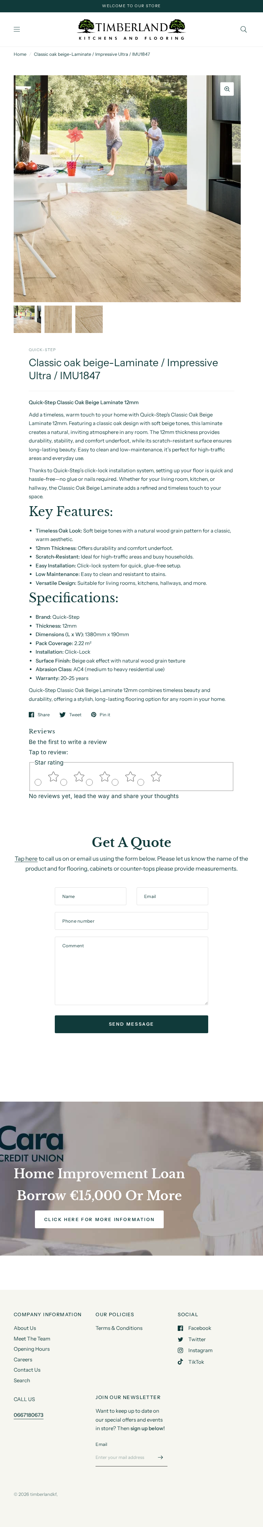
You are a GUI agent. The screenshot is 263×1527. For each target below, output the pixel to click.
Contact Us (27, 1369)
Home (20, 54)
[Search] (243, 29)
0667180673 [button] (28, 1415)
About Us (25, 1328)
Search (22, 1380)
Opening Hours (32, 1349)
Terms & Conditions (119, 1328)
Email (101, 1444)
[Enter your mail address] (160, 1457)
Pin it (105, 714)
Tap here (26, 858)
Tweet (75, 714)
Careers (23, 1359)
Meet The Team (32, 1338)
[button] (99, 1219)
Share (44, 714)
